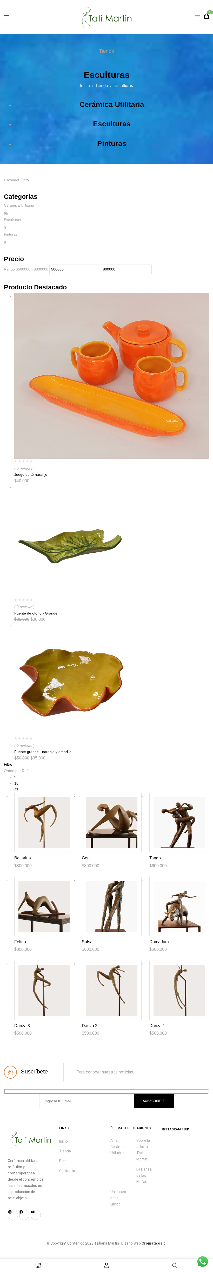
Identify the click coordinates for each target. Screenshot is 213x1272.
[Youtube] (36, 1215)
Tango (155, 858)
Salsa (87, 942)
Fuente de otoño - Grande (35, 613)
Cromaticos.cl (154, 1243)
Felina (20, 942)
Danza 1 (157, 1026)
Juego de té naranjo (30, 474)
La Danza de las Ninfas (144, 1175)
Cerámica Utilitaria (111, 104)
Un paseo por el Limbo (118, 1198)
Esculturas (112, 124)
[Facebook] (24, 1215)
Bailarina (22, 858)
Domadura (159, 942)
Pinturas (112, 144)
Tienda (101, 85)
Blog (62, 1161)
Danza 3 (22, 1026)
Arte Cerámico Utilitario (118, 1146)
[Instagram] (13, 1215)
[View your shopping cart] (206, 16)
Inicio (85, 85)
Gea (86, 858)
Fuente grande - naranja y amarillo (42, 752)
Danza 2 (89, 1026)
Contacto (67, 1171)
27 (16, 790)
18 (16, 783)
